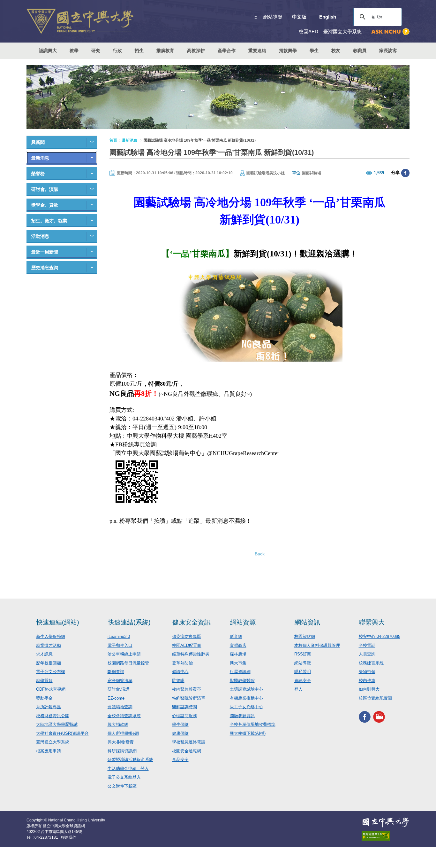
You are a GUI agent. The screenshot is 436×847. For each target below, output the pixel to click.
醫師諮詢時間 (184, 706)
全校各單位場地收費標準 (252, 724)
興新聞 (38, 142)
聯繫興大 (372, 622)
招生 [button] (139, 50)
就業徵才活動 (48, 645)
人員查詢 (367, 654)
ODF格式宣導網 (50, 689)
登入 (298, 689)
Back (260, 553)
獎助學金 (44, 698)
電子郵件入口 (120, 645)
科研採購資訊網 (122, 751)
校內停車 (367, 680)
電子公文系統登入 (124, 777)
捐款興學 (288, 50)
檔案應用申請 (48, 751)
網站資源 (243, 622)
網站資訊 (307, 622)
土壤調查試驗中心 (246, 689)
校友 (335, 50)
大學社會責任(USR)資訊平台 (62, 733)
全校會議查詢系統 (124, 715)
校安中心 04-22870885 (379, 636)
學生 (314, 50)
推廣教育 (165, 50)
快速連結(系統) (129, 622)
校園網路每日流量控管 (128, 663)
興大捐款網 (118, 724)
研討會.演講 (119, 689)
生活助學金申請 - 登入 (128, 768)
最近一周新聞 (44, 252)
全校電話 (367, 645)
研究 (95, 50)
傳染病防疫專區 (186, 636)
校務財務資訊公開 (52, 715)
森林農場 (238, 654)
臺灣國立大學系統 (52, 742)
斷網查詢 (116, 671)
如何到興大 (369, 689)
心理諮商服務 (184, 715)
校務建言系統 (371, 663)
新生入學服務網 (50, 636)
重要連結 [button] (257, 50)
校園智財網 (304, 636)
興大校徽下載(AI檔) (248, 733)
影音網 (236, 636)
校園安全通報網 (186, 751)
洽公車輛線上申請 (124, 654)
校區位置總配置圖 (375, 698)
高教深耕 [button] (196, 50)
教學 (74, 50)
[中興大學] (386, 822)
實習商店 (238, 645)
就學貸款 (44, 680)
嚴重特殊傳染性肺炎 (190, 654)
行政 (117, 50)
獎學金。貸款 (44, 205)
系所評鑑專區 (48, 706)
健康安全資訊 (191, 622)
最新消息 (40, 158)
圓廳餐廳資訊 (242, 715)
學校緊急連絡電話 (188, 742)
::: (255, 17)
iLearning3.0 (119, 636)
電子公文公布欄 (50, 671)
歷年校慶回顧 (48, 663)
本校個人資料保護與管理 (317, 645)
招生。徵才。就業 (49, 220)
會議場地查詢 (120, 706)
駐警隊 (178, 680)
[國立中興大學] (79, 21)
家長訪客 (388, 50)
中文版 (299, 17)
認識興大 (48, 50)
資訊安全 (302, 680)
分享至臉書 (405, 173)
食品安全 (180, 759)
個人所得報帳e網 (123, 733)
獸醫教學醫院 (242, 680)
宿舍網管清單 (120, 680)
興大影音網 (379, 717)
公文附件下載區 (122, 786)
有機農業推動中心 (246, 698)
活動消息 (40, 236)
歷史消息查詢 (44, 267)
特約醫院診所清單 (188, 698)
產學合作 (227, 50)
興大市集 (238, 663)
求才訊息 (44, 654)
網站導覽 (272, 17)
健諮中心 (180, 671)
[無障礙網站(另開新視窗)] (386, 836)
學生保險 (180, 724)
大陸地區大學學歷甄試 (57, 724)
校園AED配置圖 (186, 645)
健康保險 (180, 733)
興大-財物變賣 (121, 742)
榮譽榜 (38, 173)
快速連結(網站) (57, 622)
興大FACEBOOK (365, 717)
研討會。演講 (44, 189)
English (327, 17)
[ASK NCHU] (390, 31)
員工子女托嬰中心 (246, 706)
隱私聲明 (302, 671)
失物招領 (367, 671)
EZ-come (116, 698)
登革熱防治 (182, 663)
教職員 (359, 50)
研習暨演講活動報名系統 (130, 759)
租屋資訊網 (240, 671)
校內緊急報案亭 (186, 689)
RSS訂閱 (302, 654)
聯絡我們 (68, 837)
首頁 (113, 140)
